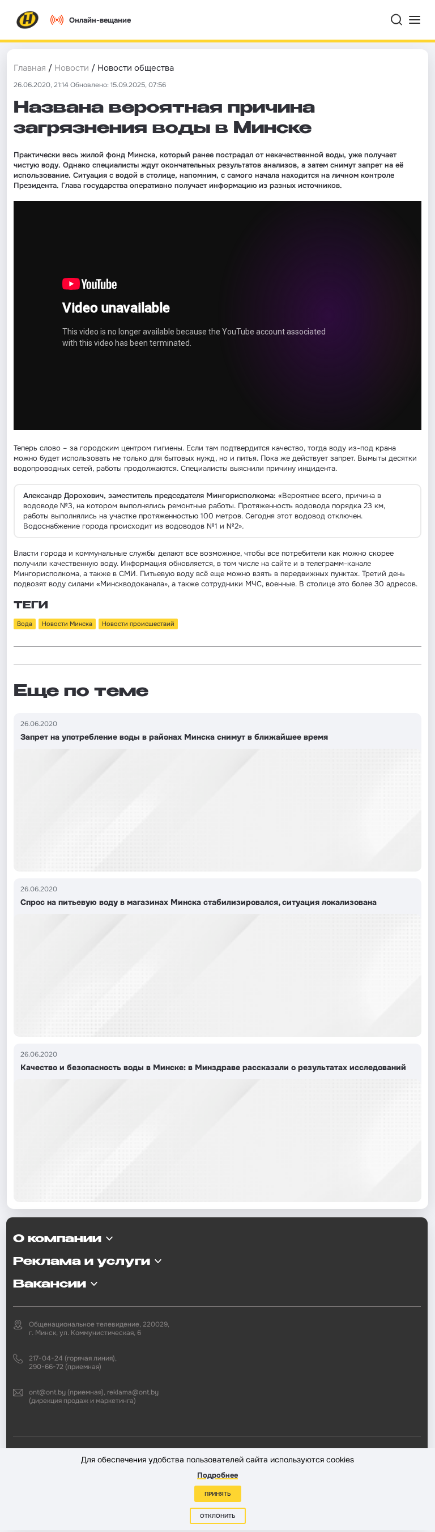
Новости (71, 68)
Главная (30, 68)
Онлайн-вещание (100, 20)
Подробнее (217, 1475)
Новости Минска (67, 624)
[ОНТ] (28, 19)
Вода (24, 624)
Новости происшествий (138, 624)
